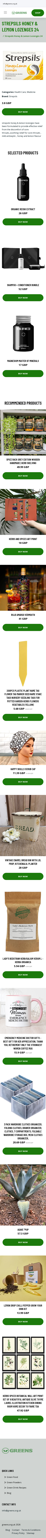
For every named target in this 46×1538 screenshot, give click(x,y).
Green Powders (14, 1482)
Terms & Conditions (31, 1530)
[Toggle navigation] (5, 12)
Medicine (31, 92)
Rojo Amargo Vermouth (23, 614)
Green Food (12, 1477)
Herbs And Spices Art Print (23, 538)
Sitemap (30, 1533)
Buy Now (23, 112)
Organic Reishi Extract (23, 209)
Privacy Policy (18, 1533)
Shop (37, 12)
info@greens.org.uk (10, 4)
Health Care (20, 92)
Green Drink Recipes (16, 1487)
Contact (15, 1530)
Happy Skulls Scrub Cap (23, 769)
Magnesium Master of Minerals (23, 360)
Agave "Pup (23, 1229)
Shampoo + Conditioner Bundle (23, 285)
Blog (9, 1493)
